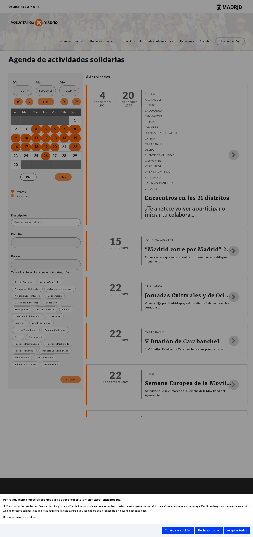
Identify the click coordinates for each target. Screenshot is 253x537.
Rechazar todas (209, 530)
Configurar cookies (178, 530)
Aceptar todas (237, 530)
